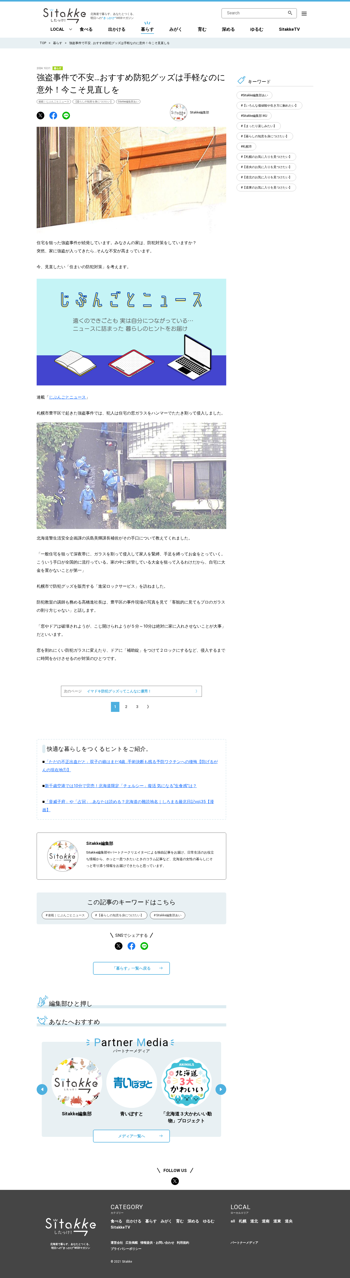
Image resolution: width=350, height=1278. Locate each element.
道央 (289, 1221)
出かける (117, 29)
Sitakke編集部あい (128, 101)
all (233, 1221)
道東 (277, 1221)
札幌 (242, 1221)
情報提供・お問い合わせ (157, 1242)
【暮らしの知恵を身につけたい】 (93, 101)
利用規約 (183, 1242)
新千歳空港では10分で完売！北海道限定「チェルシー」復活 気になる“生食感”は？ (121, 785)
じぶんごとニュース (67, 397)
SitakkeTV (289, 29)
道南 (266, 1221)
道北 (254, 1221)
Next (220, 1089)
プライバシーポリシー (126, 1249)
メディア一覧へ (131, 1136)
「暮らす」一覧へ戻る (131, 968)
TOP (43, 43)
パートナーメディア (244, 1242)
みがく (175, 29)
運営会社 (117, 1242)
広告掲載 (132, 1242)
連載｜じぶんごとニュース (53, 101)
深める (228, 29)
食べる (86, 29)
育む (202, 29)
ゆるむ (256, 29)
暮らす (147, 29)
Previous (42, 1089)
